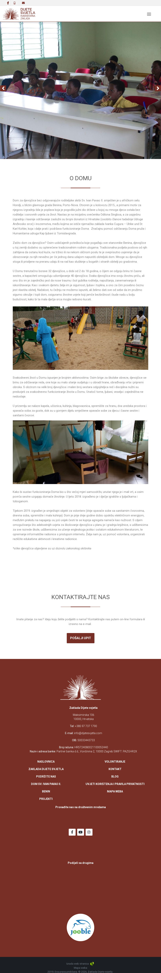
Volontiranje (115, 761)
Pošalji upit (80, 638)
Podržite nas (46, 776)
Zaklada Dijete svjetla (46, 769)
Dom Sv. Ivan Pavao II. (46, 784)
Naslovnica (46, 761)
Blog (115, 776)
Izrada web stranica (77, 963)
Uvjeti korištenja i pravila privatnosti (115, 784)
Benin (46, 791)
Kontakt (115, 769)
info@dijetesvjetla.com (88, 733)
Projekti (46, 798)
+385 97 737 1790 (86, 726)
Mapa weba (115, 791)
